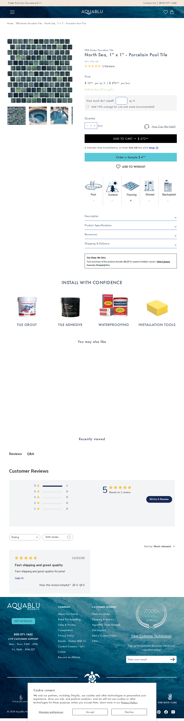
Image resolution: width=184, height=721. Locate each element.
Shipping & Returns (103, 619)
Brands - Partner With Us (72, 641)
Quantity (90, 118)
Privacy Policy (129, 702)
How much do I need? (100, 100)
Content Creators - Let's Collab (71, 649)
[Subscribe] (172, 660)
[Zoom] (40, 71)
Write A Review (159, 499)
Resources (91, 234)
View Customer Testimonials (151, 636)
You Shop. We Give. (96, 257)
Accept (90, 712)
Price (88, 76)
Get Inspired (99, 630)
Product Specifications (98, 225)
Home (10, 23)
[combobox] (24, 537)
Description (92, 216)
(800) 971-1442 (167, 3)
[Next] (70, 115)
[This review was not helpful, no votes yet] (80, 585)
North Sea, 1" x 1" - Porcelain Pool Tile (65, 23)
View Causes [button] (163, 261)
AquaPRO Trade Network (106, 624)
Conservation (65, 630)
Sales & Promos (67, 624)
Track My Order (101, 614)
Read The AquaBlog (69, 619)
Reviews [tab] (15, 454)
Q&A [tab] (30, 454)
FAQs (95, 641)
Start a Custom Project (104, 635)
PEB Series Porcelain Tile (29, 23)
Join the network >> (31, 3)
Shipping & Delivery (97, 243)
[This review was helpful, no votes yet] (74, 585)
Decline (129, 712)
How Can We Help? (163, 126)
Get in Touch (23, 621)
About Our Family (68, 614)
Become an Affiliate (69, 657)
